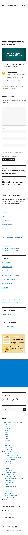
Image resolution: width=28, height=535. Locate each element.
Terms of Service (7, 224)
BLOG (5, 499)
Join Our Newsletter (7, 326)
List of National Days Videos (10, 250)
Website (4, 143)
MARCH (7, 430)
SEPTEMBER (8, 443)
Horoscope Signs (7, 266)
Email (4, 135)
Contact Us (5, 220)
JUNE (6, 436)
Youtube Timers (6, 246)
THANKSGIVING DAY (11, 495)
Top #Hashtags (6, 262)
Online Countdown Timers (9, 279)
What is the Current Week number (11, 300)
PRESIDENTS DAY (10, 480)
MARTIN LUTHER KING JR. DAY (14, 478)
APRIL (6, 432)
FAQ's (3, 216)
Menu (23, 5)
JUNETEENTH (9, 485)
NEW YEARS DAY (10, 476)
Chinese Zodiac (6, 271)
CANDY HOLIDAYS (10, 472)
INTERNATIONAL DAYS (11, 455)
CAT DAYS (8, 462)
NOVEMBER (8, 447)
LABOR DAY (8, 489)
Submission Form (7, 314)
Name (4, 128)
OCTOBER (8, 445)
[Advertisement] (14, 26)
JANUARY (8, 426)
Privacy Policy (6, 228)
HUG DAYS (8, 468)
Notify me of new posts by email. (10, 156)
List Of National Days (10, 5)
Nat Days (6, 86)
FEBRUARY (8, 428)
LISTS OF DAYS (8, 451)
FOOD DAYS (8, 470)
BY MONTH (7, 424)
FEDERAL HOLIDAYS (9, 474)
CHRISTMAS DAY (10, 497)
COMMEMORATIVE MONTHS (13, 457)
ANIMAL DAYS (9, 464)
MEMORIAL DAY (9, 482)
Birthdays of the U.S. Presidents (11, 275)
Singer (14, 88)
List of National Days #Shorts (10, 248)
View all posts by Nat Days (13, 80)
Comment (5, 105)
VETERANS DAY (9, 493)
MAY (6, 434)
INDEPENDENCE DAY (11, 487)
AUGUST (7, 441)
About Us (4, 212)
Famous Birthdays (7, 283)
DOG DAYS (8, 466)
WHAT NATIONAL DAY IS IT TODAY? (14, 422)
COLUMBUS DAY (10, 491)
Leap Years (5, 287)
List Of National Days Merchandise (12, 237)
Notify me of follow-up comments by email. (12, 152)
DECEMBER (8, 449)
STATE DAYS (8, 453)
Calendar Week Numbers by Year (11, 302)
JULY (6, 439)
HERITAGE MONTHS (11, 459)
